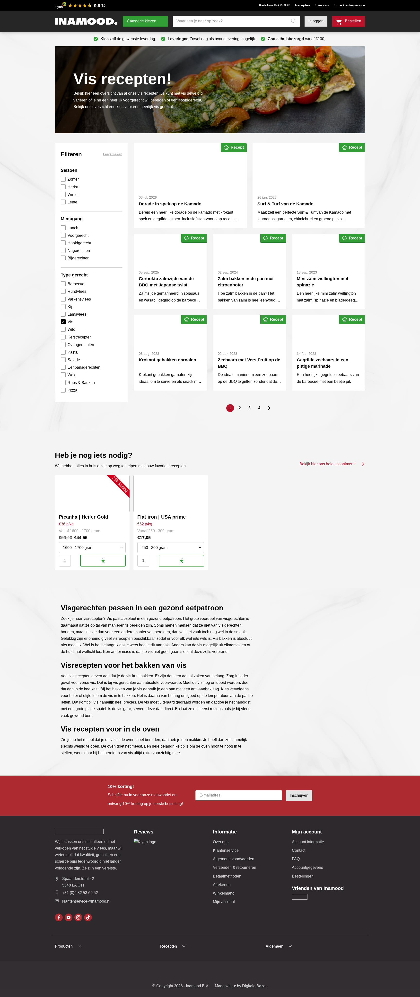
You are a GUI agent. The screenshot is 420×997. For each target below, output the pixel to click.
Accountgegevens (307, 867)
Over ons (322, 5)
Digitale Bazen (255, 986)
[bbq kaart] (254, 973)
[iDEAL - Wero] (165, 973)
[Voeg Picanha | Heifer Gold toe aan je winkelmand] (103, 561)
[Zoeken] (294, 21)
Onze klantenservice (349, 5)
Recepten (302, 5)
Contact (298, 850)
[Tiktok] (88, 917)
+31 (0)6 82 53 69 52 (80, 893)
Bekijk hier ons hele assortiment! (327, 464)
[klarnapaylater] (178, 973)
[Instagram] (78, 917)
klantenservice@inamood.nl (86, 901)
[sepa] (229, 973)
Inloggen (316, 21)
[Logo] (86, 21)
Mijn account (224, 902)
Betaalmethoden (227, 876)
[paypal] (216, 973)
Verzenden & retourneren (234, 867)
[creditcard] (191, 973)
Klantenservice (226, 850)
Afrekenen (222, 885)
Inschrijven (299, 795)
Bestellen (353, 21)
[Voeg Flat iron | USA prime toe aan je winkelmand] (181, 561)
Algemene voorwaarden (233, 859)
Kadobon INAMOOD (274, 5)
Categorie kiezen (141, 21)
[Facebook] (59, 917)
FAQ (296, 859)
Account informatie (308, 842)
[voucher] (241, 973)
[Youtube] (68, 917)
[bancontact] (203, 973)
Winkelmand (224, 893)
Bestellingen (303, 876)
